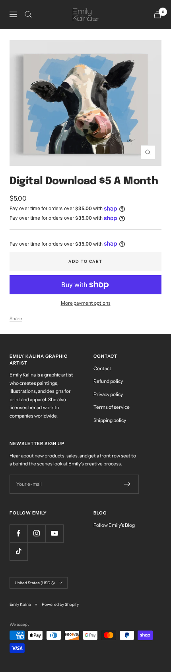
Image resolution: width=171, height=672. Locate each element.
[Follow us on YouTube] (54, 533)
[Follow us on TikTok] (18, 551)
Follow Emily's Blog (114, 525)
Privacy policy (108, 394)
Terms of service (111, 407)
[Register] (127, 484)
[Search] (28, 14)
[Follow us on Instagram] (36, 533)
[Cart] (157, 14)
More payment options (86, 303)
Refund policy (108, 381)
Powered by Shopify (60, 604)
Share (16, 318)
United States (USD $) (35, 582)
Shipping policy (109, 420)
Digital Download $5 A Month (84, 181)
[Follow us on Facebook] (18, 533)
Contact (102, 368)
